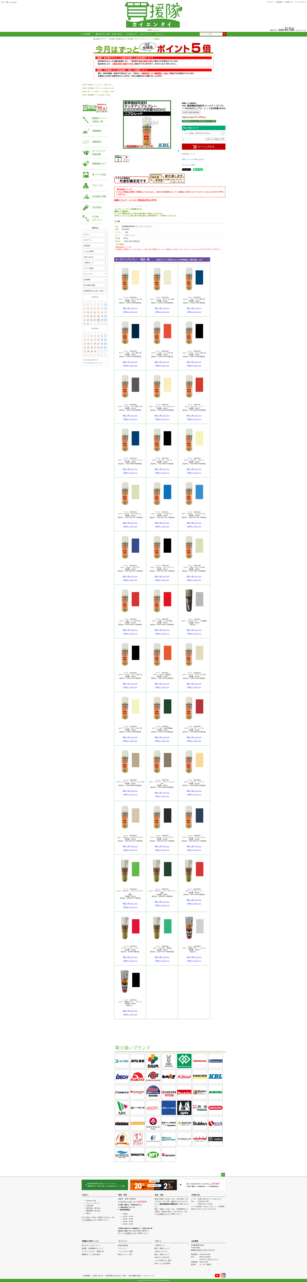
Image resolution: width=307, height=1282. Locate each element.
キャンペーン (89, 274)
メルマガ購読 (89, 268)
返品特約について (188, 154)
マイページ (147, 34)
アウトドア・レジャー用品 (95, 185)
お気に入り (132, 34)
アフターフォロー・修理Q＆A (93, 1251)
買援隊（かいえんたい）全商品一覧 (99, 85)
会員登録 (279, 2)
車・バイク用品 (93, 91)
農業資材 (95, 141)
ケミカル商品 (103, 88)
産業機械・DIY (93, 88)
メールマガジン (301, 2)
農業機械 (91, 95)
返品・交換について (162, 1254)
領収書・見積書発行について (92, 1248)
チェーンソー (148, 39)
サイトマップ (149, 1276)
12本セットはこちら (169, 216)
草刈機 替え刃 (121, 39)
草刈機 (111, 39)
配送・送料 (122, 1195)
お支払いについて (161, 1251)
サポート (158, 1241)
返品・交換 (159, 1195)
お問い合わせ (89, 257)
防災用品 (95, 207)
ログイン (271, 2)
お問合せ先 (195, 1195)
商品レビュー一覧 (124, 1254)
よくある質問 (89, 251)
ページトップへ (223, 1175)
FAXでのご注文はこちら (209, 1259)
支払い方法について (191, 128)
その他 (111, 88)
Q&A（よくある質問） (162, 1263)
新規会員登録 (123, 1245)
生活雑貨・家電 (95, 196)
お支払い (85, 1195)
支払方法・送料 (104, 34)
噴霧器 (156, 39)
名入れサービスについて (91, 1245)
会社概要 (87, 34)
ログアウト (88, 240)
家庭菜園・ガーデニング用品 (95, 152)
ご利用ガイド (289, 2)
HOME (84, 85)
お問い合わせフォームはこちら (209, 1199)
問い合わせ (118, 34)
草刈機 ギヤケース (135, 39)
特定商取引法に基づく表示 (94, 291)
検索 (224, 34)
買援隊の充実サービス (90, 1241)
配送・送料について (162, 1248)
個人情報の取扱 (89, 285)
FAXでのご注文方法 (161, 1257)
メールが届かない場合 (162, 1260)
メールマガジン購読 (125, 1251)
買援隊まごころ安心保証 (91, 1254)
